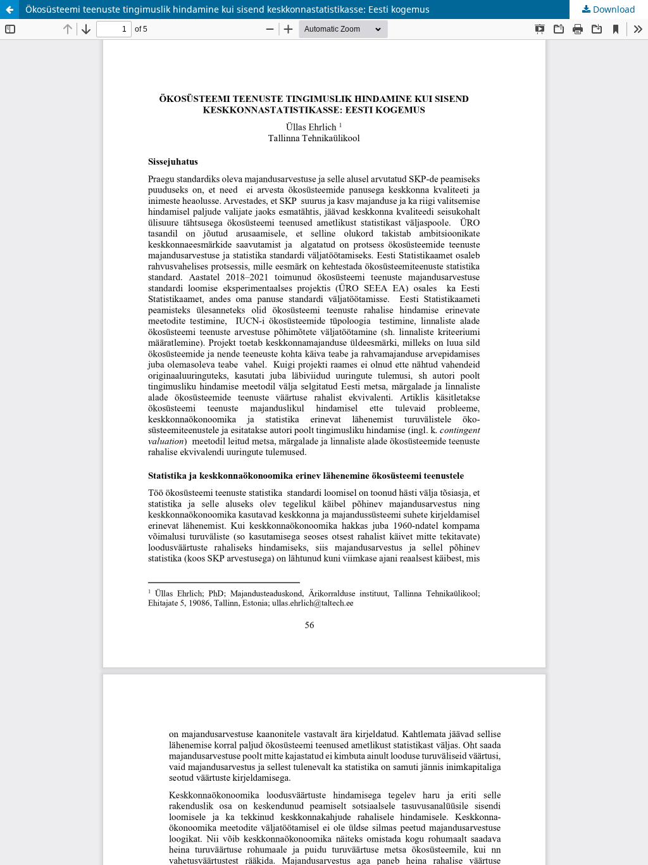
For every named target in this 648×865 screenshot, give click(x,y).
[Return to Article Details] (9, 9)
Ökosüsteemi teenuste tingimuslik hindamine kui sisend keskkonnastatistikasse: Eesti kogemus (227, 9)
